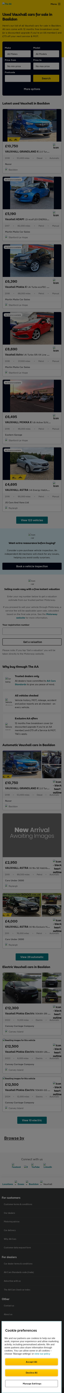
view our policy (42, 1354)
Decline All (32, 1372)
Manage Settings (32, 1383)
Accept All (31, 1361)
